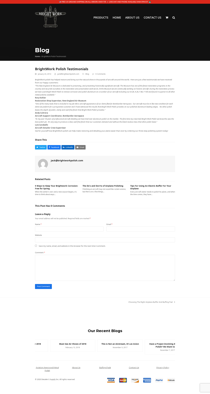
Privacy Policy (162, 367)
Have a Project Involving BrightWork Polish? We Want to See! (152, 345)
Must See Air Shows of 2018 (57, 344)
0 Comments (100, 74)
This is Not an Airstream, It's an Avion (105, 344)
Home (37, 56)
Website (38, 235)
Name (38, 224)
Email (109, 224)
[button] (166, 17)
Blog (87, 74)
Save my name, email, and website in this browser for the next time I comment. (72, 246)
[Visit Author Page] (43, 163)
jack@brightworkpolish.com (68, 74)
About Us (76, 367)
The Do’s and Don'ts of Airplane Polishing (103, 185)
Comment (40, 252)
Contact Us (134, 367)
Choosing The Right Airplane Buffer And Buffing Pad (150, 302)
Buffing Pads (105, 367)
